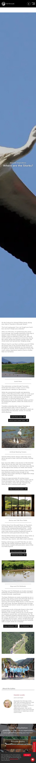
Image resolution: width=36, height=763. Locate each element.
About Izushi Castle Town (17, 420)
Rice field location (17, 551)
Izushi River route (16, 417)
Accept (27, 755)
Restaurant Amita (17, 554)
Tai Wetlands (25, 626)
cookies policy (14, 758)
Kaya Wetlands (9, 626)
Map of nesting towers (17, 489)
